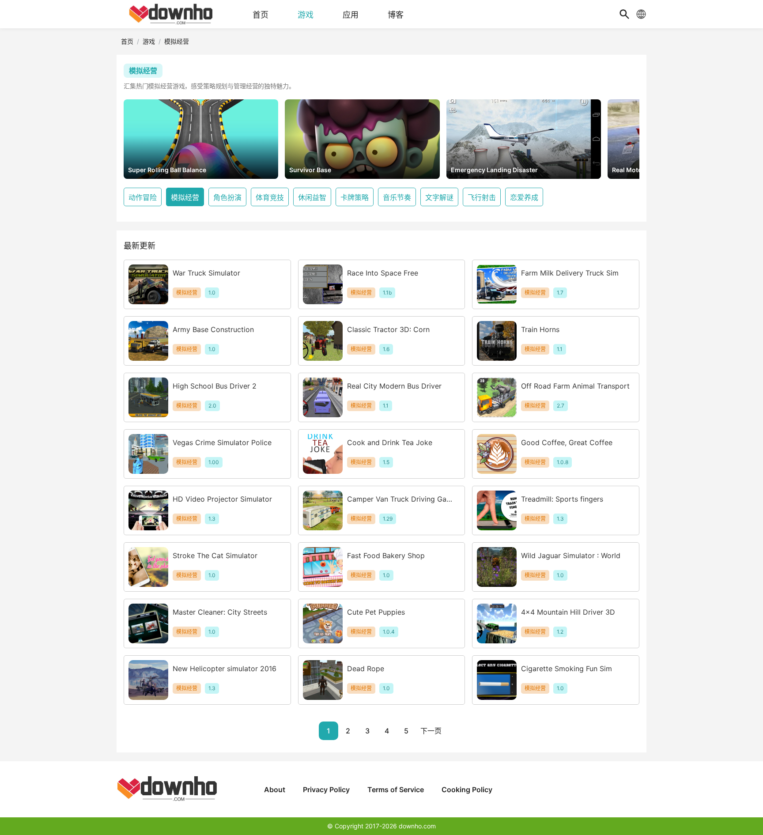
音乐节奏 (397, 197)
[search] (624, 14)
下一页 (431, 730)
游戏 (149, 41)
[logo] (172, 14)
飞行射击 (482, 197)
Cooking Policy (467, 789)
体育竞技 (270, 197)
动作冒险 (142, 197)
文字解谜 (439, 197)
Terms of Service (395, 789)
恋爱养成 (524, 197)
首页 (127, 41)
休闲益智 (312, 197)
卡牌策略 (354, 197)
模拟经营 (185, 197)
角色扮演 (227, 197)
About (274, 789)
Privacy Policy (326, 789)
